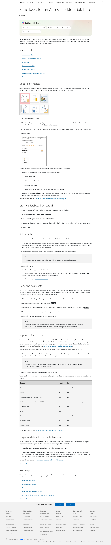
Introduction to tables (41, 279)
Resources (69, 2)
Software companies (77, 530)
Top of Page (23, 463)
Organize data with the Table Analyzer (33, 73)
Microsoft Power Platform (61, 524)
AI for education (43, 534)
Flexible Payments (27, 533)
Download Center (27, 516)
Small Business (59, 533)
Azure (74, 513)
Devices (51, 2)
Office (37, 2)
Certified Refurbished (27, 527)
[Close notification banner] (88, 23)
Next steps (25, 77)
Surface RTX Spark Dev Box (11, 522)
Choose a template (27, 55)
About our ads (91, 541)
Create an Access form (29, 488)
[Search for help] (99, 2)
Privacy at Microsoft (94, 522)
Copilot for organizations (11, 524)
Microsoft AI (58, 513)
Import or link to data (28, 69)
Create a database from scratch (31, 58)
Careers (91, 513)
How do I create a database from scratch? (34, 28)
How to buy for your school (45, 524)
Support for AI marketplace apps (80, 522)
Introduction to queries (29, 484)
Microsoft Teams (59, 527)
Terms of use (61, 541)
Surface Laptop (9, 516)
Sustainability (93, 533)
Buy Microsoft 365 (80, 2)
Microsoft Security (59, 516)
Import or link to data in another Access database (57, 346)
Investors (92, 524)
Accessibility (92, 530)
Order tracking (26, 524)
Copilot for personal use (11, 527)
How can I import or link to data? (31, 32)
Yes (60, 505)
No (70, 505)
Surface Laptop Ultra (10, 519)
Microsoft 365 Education (45, 522)
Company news (93, 519)
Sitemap (39, 541)
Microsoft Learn (76, 519)
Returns (25, 522)
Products (43, 2)
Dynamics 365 (58, 519)
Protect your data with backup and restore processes (38, 495)
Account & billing (60, 2)
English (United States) (13, 539)
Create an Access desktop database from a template (50, 198)
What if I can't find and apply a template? (59, 28)
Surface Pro (8, 513)
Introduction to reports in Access (32, 491)
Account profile (26, 513)
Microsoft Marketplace (78, 527)
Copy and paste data (28, 66)
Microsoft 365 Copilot (60, 530)
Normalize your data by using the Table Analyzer (50, 460)
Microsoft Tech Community (78, 524)
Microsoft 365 (30, 2)
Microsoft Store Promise (28, 530)
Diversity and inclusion (94, 527)
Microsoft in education (44, 513)
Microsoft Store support (28, 519)
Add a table (25, 62)
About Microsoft (93, 516)
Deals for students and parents (46, 531)
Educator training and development (44, 528)
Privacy (54, 541)
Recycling (83, 541)
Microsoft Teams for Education (46, 519)
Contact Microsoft (47, 541)
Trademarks (68, 541)
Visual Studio (76, 533)
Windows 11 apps (9, 533)
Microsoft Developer (77, 516)
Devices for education (44, 516)
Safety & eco (76, 541)
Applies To (23, 15)
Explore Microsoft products (11, 530)
